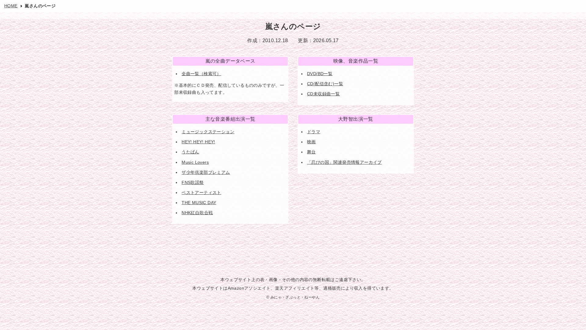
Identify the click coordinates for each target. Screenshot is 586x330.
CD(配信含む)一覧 (325, 83)
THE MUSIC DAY (199, 202)
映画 (311, 141)
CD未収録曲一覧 (323, 93)
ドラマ (313, 131)
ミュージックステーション (208, 131)
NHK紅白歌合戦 (197, 212)
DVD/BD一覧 (319, 73)
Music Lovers (195, 162)
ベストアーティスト (201, 192)
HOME (11, 5)
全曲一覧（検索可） (201, 73)
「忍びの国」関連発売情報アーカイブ (344, 162)
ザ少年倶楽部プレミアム (206, 172)
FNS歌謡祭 (193, 182)
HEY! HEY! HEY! (198, 141)
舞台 (311, 151)
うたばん (190, 151)
